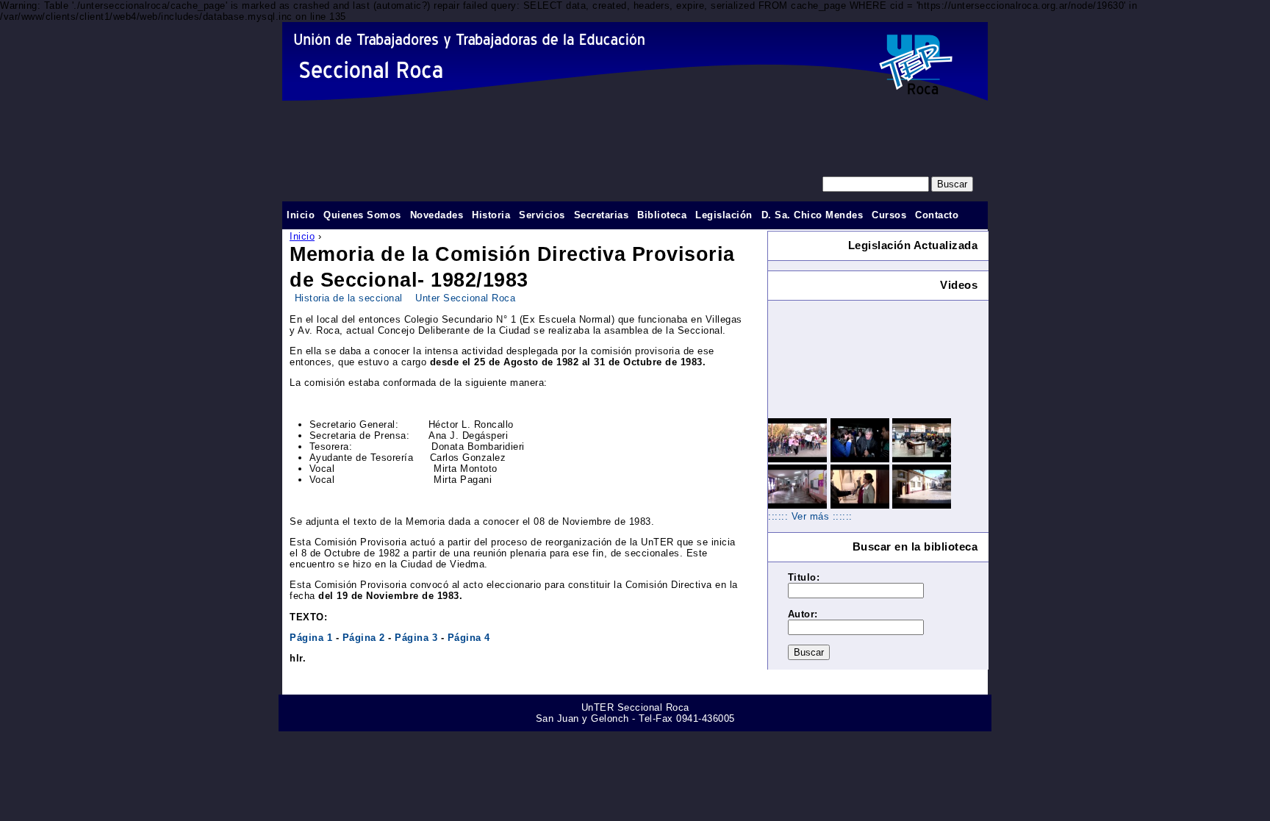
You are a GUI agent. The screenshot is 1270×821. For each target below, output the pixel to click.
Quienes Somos (362, 215)
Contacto (936, 215)
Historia (491, 215)
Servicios (542, 215)
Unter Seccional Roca (465, 298)
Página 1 (311, 637)
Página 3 (416, 637)
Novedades (437, 215)
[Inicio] (635, 61)
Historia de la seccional (349, 298)
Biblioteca (661, 215)
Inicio (302, 236)
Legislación (724, 215)
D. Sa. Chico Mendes (812, 215)
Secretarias (601, 215)
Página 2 (363, 637)
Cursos (889, 215)
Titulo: (804, 577)
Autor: (803, 614)
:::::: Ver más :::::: (810, 516)
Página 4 (469, 637)
